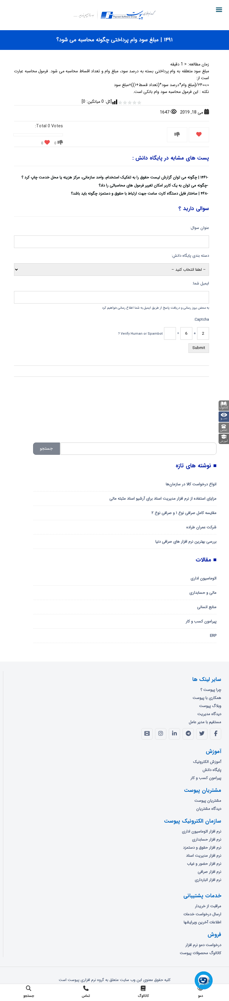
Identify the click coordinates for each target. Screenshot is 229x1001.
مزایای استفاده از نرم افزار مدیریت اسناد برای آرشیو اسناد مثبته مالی (162, 498)
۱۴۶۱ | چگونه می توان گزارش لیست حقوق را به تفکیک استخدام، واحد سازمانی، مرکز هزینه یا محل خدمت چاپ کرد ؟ (114, 177)
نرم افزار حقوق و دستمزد (202, 847)
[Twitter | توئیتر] (202, 734)
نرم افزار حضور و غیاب (204, 864)
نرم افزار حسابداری (206, 839)
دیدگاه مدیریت (209, 714)
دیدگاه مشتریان (208, 809)
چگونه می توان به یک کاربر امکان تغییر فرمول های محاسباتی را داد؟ (153, 185)
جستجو (46, 448)
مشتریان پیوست (207, 801)
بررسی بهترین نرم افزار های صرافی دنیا (185, 541)
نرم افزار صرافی (209, 872)
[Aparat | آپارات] (147, 734)
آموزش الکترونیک (207, 762)
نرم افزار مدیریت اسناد (203, 855)
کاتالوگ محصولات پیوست (200, 953)
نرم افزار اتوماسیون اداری (201, 831)
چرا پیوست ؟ (210, 690)
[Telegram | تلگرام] (188, 734)
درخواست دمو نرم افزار (203, 945)
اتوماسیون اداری (203, 578)
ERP (213, 636)
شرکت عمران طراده (201, 527)
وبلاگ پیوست (210, 706)
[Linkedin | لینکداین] (174, 734)
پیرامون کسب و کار (201, 621)
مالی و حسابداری (202, 593)
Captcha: (201, 319)
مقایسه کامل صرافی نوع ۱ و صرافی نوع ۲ (183, 513)
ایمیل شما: (200, 283)
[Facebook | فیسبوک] (215, 734)
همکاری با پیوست (207, 698)
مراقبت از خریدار (208, 906)
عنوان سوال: (199, 228)
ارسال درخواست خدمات (202, 914)
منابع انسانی (206, 607)
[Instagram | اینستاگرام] (160, 734)
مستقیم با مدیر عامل (205, 722)
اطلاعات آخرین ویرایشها (202, 922)
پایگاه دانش (211, 770)
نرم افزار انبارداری (208, 880)
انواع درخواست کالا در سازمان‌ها (191, 484)
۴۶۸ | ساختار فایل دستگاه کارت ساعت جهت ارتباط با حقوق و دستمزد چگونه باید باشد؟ (139, 193)
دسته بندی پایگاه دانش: (190, 255)
